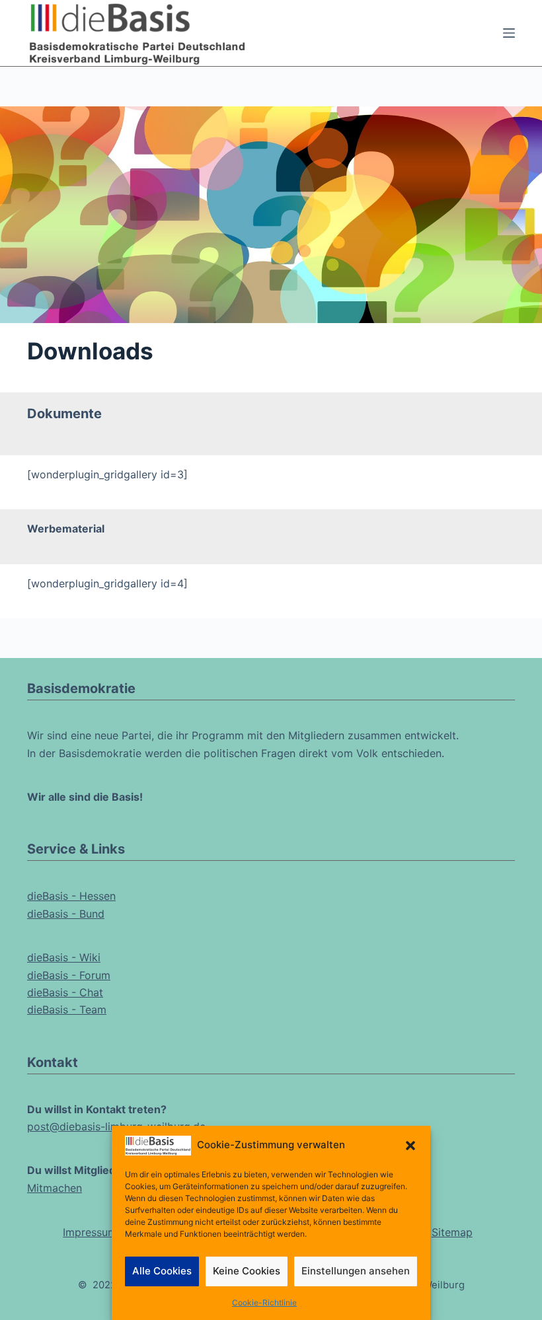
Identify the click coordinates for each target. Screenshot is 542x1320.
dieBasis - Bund (65, 913)
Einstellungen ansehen (355, 1271)
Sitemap (452, 1232)
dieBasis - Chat (65, 992)
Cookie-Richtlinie (264, 1302)
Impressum (90, 1232)
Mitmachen (54, 1187)
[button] (410, 1145)
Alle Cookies (162, 1271)
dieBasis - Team (66, 1009)
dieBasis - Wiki (63, 957)
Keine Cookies (246, 1271)
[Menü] (509, 33)
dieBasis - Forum (68, 975)
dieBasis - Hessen (71, 895)
